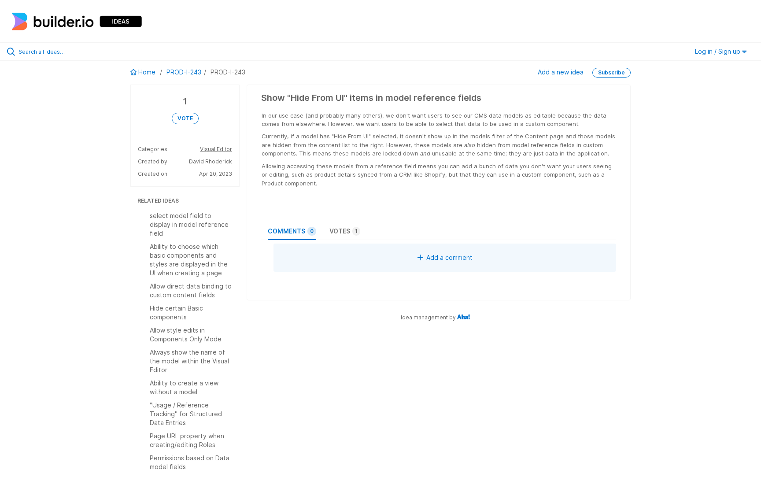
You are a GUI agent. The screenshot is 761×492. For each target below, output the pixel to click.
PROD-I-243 (183, 72)
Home (147, 72)
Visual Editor (216, 149)
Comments (291, 231)
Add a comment (449, 257)
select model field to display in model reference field (189, 224)
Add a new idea (561, 72)
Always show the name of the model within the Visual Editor (189, 361)
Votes (343, 231)
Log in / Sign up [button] (718, 51)
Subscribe (611, 72)
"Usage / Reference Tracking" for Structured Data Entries (186, 413)
